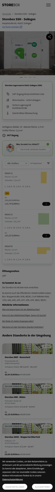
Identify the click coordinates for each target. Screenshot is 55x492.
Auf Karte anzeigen (10, 27)
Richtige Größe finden (33, 150)
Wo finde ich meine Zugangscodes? (18, 321)
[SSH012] (46, 204)
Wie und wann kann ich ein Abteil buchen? (21, 310)
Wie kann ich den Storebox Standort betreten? (23, 327)
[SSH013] (46, 236)
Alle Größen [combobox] (13, 163)
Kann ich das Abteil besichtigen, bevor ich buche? (24, 315)
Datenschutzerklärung (12, 479)
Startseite (6, 14)
